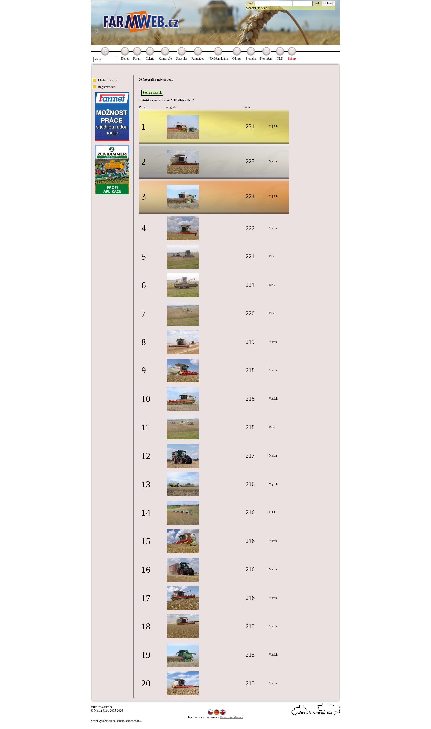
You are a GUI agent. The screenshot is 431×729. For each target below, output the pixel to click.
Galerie (150, 58)
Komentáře (165, 58)
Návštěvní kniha (218, 58)
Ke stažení (266, 58)
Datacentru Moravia (231, 717)
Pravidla (251, 58)
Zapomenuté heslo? (257, 8)
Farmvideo (197, 58)
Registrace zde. (107, 87)
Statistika (181, 58)
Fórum (137, 58)
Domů (125, 58)
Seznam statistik (152, 92)
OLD (280, 58)
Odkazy (236, 58)
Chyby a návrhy (107, 80)
